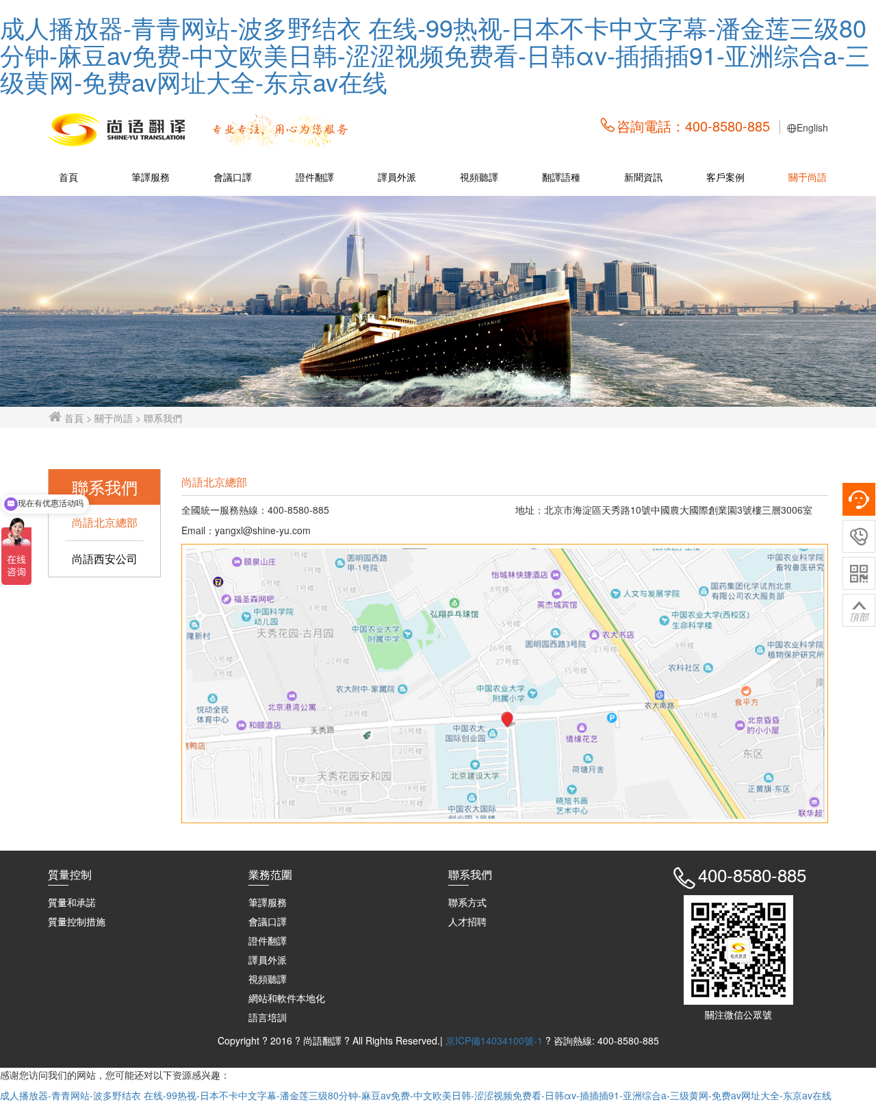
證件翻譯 (315, 177)
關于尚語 (807, 177)
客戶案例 (725, 177)
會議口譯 (233, 177)
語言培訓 (267, 1017)
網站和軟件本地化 (286, 998)
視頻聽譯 (479, 177)
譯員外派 (397, 177)
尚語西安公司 (105, 558)
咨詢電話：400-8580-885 (693, 126)
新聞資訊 (643, 177)
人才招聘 (467, 921)
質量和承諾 (72, 902)
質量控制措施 (76, 921)
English (812, 127)
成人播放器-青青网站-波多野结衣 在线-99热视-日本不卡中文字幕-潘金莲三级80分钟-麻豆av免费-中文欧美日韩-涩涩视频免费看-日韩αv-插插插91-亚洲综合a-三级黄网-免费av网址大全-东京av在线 (435, 54)
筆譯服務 (150, 177)
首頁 (68, 177)
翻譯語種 (561, 177)
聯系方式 (467, 902)
